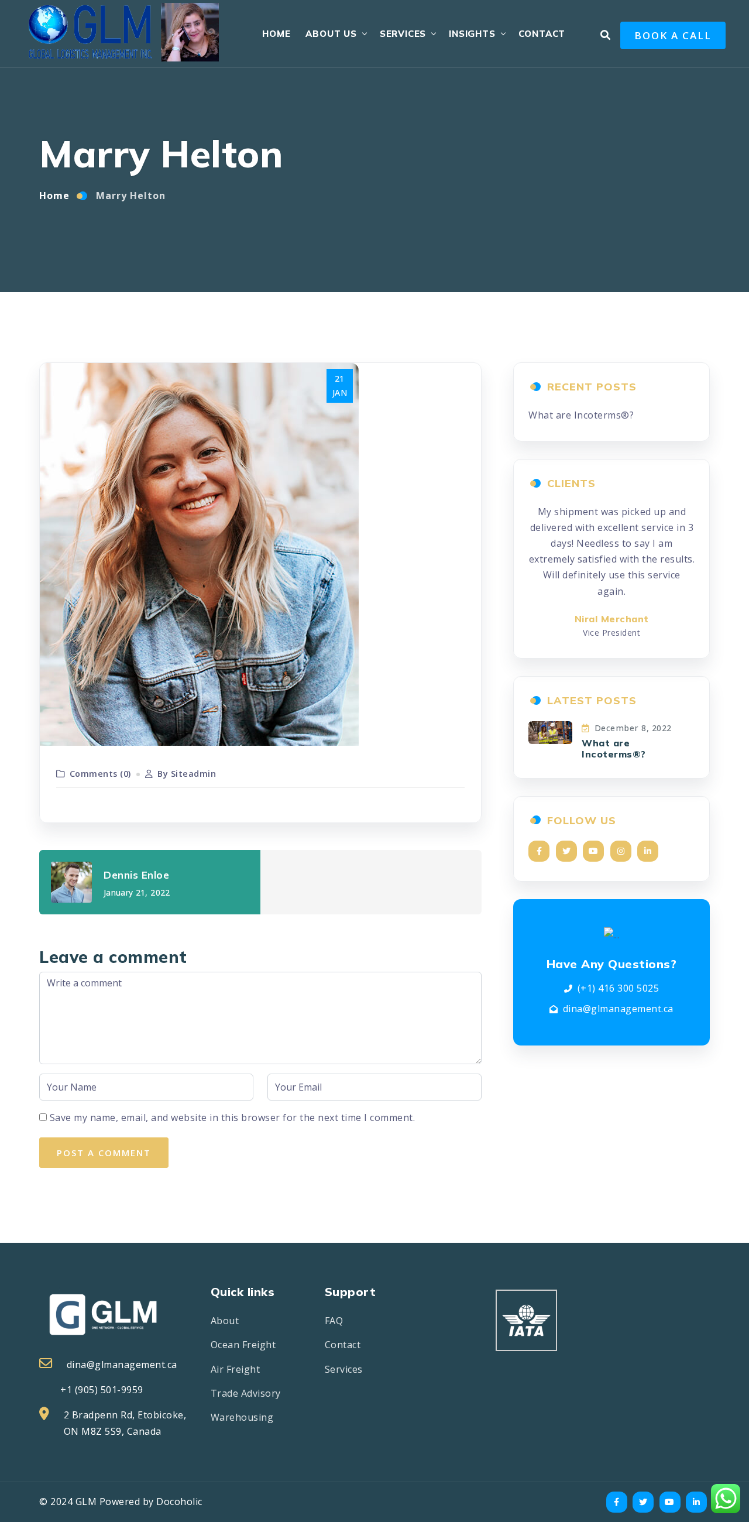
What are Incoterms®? (581, 415)
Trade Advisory (246, 1393)
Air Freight (235, 1369)
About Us (330, 33)
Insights (472, 33)
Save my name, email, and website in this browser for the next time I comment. (232, 1117)
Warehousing (242, 1417)
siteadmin (194, 773)
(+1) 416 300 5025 (618, 988)
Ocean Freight (243, 1344)
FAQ (334, 1320)
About (225, 1320)
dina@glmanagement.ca (618, 1008)
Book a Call (673, 35)
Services (403, 33)
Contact (542, 33)
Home (276, 33)
